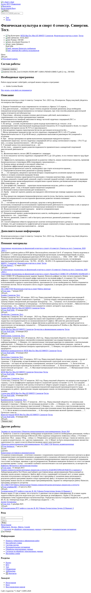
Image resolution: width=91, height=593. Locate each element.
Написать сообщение (27, 48)
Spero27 (10, 265)
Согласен (7, 529)
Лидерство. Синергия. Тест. (12, 314)
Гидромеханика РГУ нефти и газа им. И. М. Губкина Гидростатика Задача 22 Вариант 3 (36, 491)
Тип (7, 17)
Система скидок (12, 545)
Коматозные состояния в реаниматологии (18, 453)
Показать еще (7, 421)
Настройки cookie (13, 553)
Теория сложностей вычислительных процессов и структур (55, 485)
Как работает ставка (14, 543)
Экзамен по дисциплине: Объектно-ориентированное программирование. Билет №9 (35, 431)
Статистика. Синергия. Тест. (12, 378)
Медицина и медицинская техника (23, 466)
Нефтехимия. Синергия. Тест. (13, 336)
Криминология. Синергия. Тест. (14, 400)
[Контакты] (6, 6)
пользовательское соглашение (64, 529)
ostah (8, 468)
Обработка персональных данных (19, 549)
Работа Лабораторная (22, 485)
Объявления (15, 4)
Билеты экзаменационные (63, 444)
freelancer (10, 446)
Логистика (38, 372)
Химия (4, 308)
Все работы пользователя (28, 51)
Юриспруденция (7, 415)
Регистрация (6, 8)
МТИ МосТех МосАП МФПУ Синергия (36, 36)
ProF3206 (10, 310)
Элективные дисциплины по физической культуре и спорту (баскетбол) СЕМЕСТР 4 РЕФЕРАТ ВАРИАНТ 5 (45, 274)
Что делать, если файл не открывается (16, 90)
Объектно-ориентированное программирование (20, 444)
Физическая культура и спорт (66, 36)
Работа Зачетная (44, 289)
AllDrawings (10, 571)
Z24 (8, 504)
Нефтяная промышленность (12, 351)
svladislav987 (12, 487)
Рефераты (5, 466)
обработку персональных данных (27, 529)
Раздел (3, 4)
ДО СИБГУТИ (7, 289)
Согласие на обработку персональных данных (24, 551)
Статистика (5, 393)
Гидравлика (11, 502)
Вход (14, 8)
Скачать (14, 59)
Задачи (3, 502)
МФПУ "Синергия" (9, 263)
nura (8, 291)
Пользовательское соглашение (18, 547)
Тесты (8, 20)
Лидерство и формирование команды (49, 329)
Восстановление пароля (15, 587)
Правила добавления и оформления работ (22, 541)
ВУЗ (8, 4)
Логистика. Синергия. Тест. (12, 357)
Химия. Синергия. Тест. (10, 295)
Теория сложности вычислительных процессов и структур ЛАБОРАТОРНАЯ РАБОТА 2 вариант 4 (41, 470)
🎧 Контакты (11, 573)
